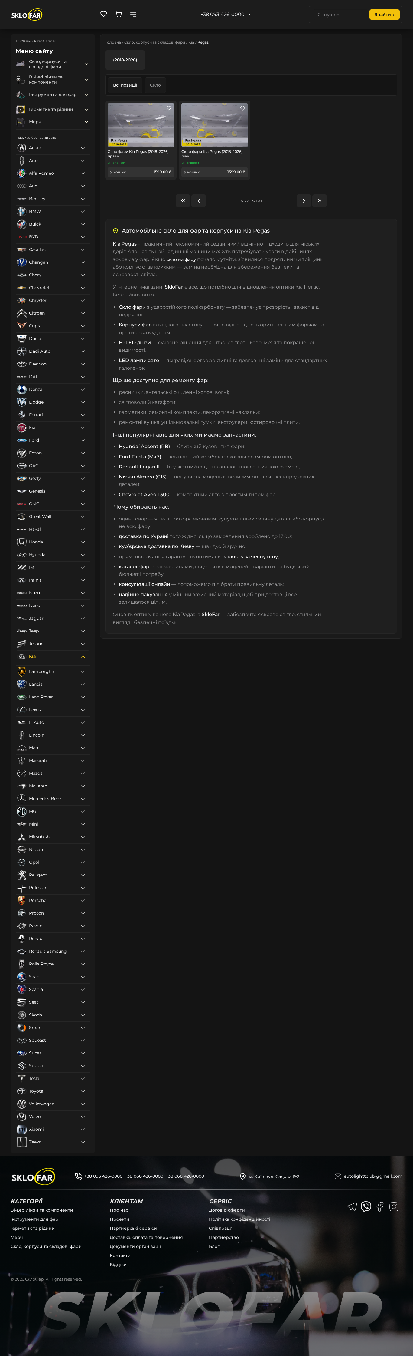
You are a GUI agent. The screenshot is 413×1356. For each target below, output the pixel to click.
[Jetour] (82, 644)
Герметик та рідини (33, 1228)
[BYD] (82, 237)
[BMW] (82, 211)
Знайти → (385, 14)
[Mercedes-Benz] (82, 799)
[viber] (366, 1206)
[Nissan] (82, 849)
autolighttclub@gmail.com (373, 1176)
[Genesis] (82, 491)
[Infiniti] (82, 580)
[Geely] (82, 478)
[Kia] (82, 656)
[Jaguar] (82, 618)
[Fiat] (82, 427)
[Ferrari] (82, 415)
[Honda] (82, 542)
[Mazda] (82, 773)
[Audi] (82, 186)
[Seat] (82, 1002)
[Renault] (82, 938)
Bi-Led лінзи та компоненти (42, 1210)
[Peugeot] (82, 875)
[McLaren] (82, 786)
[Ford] (82, 440)
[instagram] (394, 1206)
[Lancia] (82, 684)
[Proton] (82, 913)
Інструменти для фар (34, 1219)
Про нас (119, 1210)
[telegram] (352, 1206)
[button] (86, 64)
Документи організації (135, 1246)
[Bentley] (82, 199)
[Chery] (82, 275)
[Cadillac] (82, 249)
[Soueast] (82, 1040)
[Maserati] (82, 760)
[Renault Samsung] (82, 951)
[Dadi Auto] (82, 351)
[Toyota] (82, 1091)
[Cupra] (82, 326)
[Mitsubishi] (82, 837)
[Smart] (82, 1027)
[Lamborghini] (82, 671)
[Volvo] (82, 1116)
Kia (191, 42)
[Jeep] (82, 631)
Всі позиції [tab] (125, 85)
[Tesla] (82, 1078)
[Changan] (82, 262)
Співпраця (221, 1228)
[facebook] (380, 1206)
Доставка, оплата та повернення (146, 1237)
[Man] (82, 748)
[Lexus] (82, 710)
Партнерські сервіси (133, 1228)
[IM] (82, 567)
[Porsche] (82, 900)
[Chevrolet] (82, 288)
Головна (113, 42)
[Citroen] (82, 313)
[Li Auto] (82, 722)
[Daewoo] (82, 364)
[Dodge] (82, 402)
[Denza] (82, 389)
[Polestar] (82, 888)
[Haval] (82, 529)
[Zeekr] (82, 1142)
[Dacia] (82, 338)
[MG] (82, 811)
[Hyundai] (82, 555)
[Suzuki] (82, 1066)
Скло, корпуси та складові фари (154, 42)
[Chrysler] (82, 300)
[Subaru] (82, 1053)
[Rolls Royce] (82, 964)
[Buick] (82, 224)
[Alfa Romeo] (82, 173)
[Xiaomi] (82, 1129)
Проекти (119, 1219)
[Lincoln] (82, 735)
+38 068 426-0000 (144, 1176)
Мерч (17, 1237)
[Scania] (82, 989)
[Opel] (82, 862)
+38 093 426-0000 (103, 1176)
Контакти (120, 1255)
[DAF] (82, 377)
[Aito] (82, 160)
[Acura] (82, 148)
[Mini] (82, 824)
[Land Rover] (82, 697)
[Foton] (82, 453)
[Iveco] (82, 605)
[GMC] (82, 504)
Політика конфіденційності (239, 1219)
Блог (214, 1246)
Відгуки (118, 1264)
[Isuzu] (82, 593)
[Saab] (82, 977)
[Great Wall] (82, 516)
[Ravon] (82, 926)
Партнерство (224, 1237)
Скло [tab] (155, 85)
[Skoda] (82, 1015)
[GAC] (82, 466)
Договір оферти (227, 1210)
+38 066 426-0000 (185, 1176)
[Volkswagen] (82, 1104)
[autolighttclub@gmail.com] (338, 1176)
